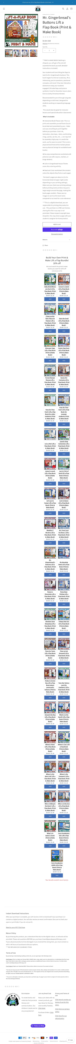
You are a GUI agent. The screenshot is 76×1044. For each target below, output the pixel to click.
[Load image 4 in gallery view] (33, 53)
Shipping (45, 43)
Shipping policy (63, 1041)
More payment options (57, 234)
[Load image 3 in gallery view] (25, 53)
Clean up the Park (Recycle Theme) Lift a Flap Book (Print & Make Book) (50, 320)
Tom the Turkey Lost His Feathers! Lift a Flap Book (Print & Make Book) (64, 687)
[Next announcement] (72, 2)
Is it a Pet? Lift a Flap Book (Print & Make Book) (50, 446)
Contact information (39, 1043)
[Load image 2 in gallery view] (17, 53)
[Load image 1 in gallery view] (9, 53)
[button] (4, 9)
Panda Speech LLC (17, 1041)
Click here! (42, 1008)
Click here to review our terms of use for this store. (63, 1002)
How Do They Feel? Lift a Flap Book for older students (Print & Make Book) (50, 414)
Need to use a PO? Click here (15, 927)
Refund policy (36, 1041)
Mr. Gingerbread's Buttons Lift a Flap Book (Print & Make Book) (50, 564)
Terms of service (54, 1041)
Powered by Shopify (26, 1041)
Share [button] (46, 245)
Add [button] (50, 299)
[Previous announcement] (4, 2)
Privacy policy (44, 1041)
